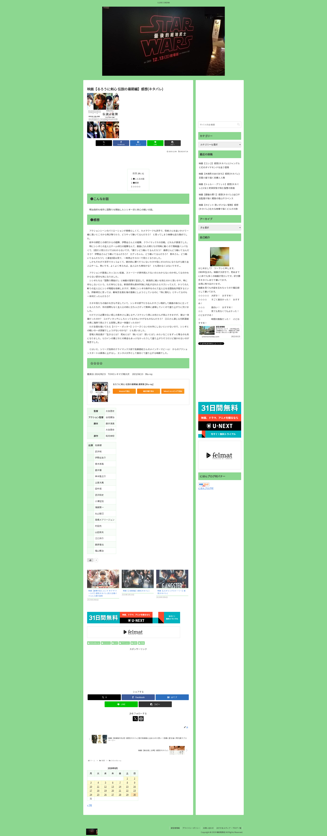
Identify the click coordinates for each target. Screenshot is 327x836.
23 (134, 790)
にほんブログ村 (205, 488)
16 (134, 786)
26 (105, 794)
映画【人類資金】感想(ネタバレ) (136, 590)
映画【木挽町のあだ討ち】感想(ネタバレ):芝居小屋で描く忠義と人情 (219, 175)
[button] (172, 143)
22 (127, 790)
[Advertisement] (138, 160)
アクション (125, 643)
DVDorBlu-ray (95, 643)
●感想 (136, 182)
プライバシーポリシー (191, 828)
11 (98, 786)
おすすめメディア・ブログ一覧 (228, 828)
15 (127, 786)
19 (105, 790)
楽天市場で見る (148, 391)
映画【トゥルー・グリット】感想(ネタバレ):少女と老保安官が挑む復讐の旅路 (219, 186)
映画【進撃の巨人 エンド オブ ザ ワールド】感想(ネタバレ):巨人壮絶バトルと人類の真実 (102, 593)
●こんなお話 (138, 178)
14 (120, 786)
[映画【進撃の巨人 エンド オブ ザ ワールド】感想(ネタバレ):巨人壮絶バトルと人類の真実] (103, 579)
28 (120, 794)
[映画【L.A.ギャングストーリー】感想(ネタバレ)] (172, 579)
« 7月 (89, 805)
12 (105, 786)
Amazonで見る (124, 391)
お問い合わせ (208, 828)
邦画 (142, 643)
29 (127, 794)
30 (134, 794)
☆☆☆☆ (137, 186)
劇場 (135, 643)
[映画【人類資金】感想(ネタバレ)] (138, 579)
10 (91, 786)
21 (120, 790)
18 (98, 790)
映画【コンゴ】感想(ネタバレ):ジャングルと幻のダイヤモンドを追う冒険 (219, 165)
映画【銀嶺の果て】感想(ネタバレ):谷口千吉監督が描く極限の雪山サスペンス (219, 196)
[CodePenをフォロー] (141, 718)
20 (113, 790)
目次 (135, 173)
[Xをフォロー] (135, 718)
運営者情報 (175, 828)
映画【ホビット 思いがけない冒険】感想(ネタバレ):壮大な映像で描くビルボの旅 (218, 206)
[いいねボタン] (90, 560)
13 (113, 786)
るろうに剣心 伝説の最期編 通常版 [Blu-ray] (133, 384)
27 (113, 794)
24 (91, 794)
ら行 (115, 643)
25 (98, 794)
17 (91, 790)
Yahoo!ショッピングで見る (173, 391)
